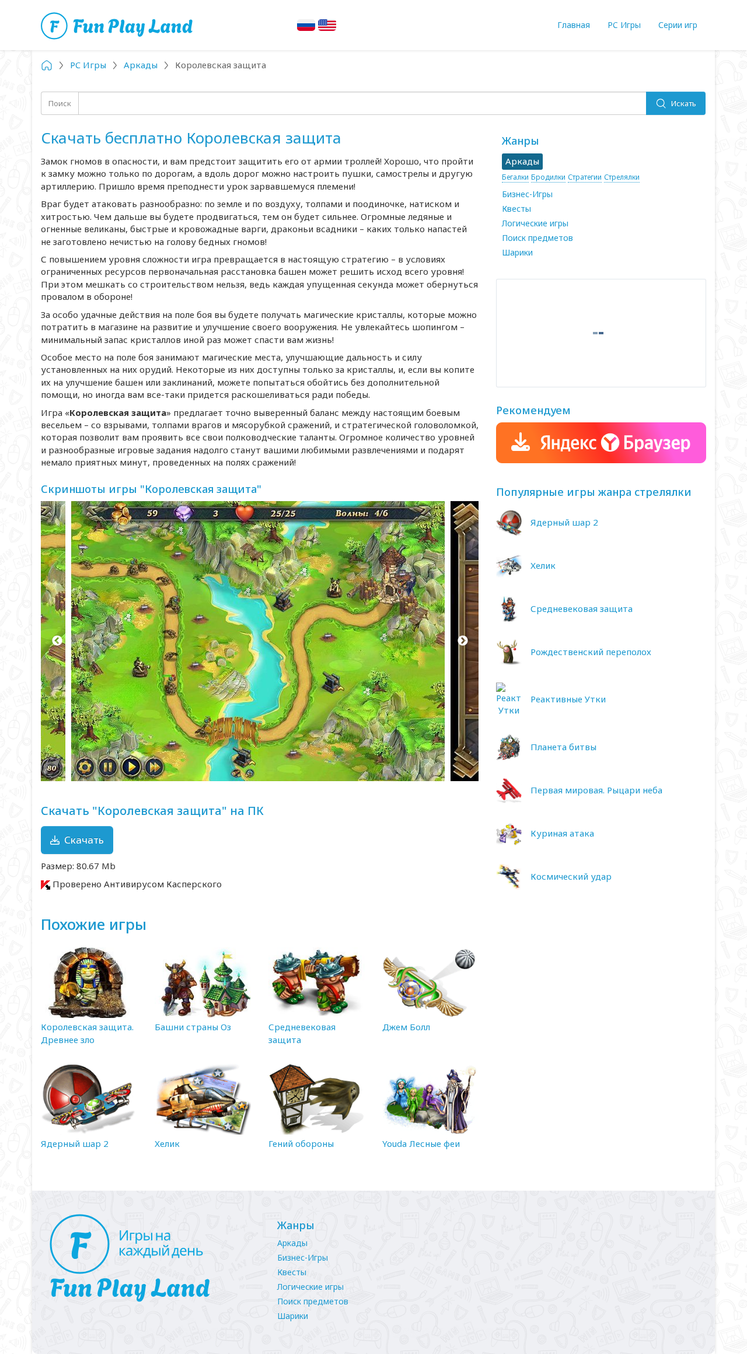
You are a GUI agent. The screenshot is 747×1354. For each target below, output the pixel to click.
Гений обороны (301, 1143)
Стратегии (585, 177)
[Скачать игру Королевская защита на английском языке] (327, 25)
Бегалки (515, 177)
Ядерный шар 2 (75, 1143)
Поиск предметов (537, 237)
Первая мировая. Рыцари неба (596, 790)
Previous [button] (57, 641)
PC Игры (624, 24)
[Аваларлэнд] (118, 25)
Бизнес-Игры (527, 194)
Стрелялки (622, 177)
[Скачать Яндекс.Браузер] (601, 442)
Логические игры (535, 223)
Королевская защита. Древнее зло (87, 1033)
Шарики (517, 252)
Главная (573, 24)
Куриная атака (562, 833)
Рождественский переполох (590, 651)
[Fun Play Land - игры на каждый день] (152, 1258)
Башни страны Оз (193, 1027)
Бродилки (548, 177)
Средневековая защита (581, 608)
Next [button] (462, 641)
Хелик (167, 1143)
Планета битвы (563, 747)
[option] (259, 641)
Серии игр (677, 24)
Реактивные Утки (568, 699)
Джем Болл (406, 1027)
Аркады (292, 1242)
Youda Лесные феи (421, 1143)
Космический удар (571, 876)
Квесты (516, 208)
